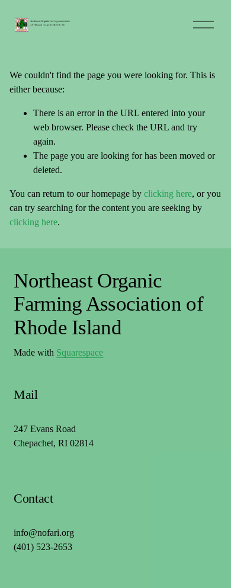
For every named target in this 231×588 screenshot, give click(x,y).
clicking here (168, 193)
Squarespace (79, 352)
